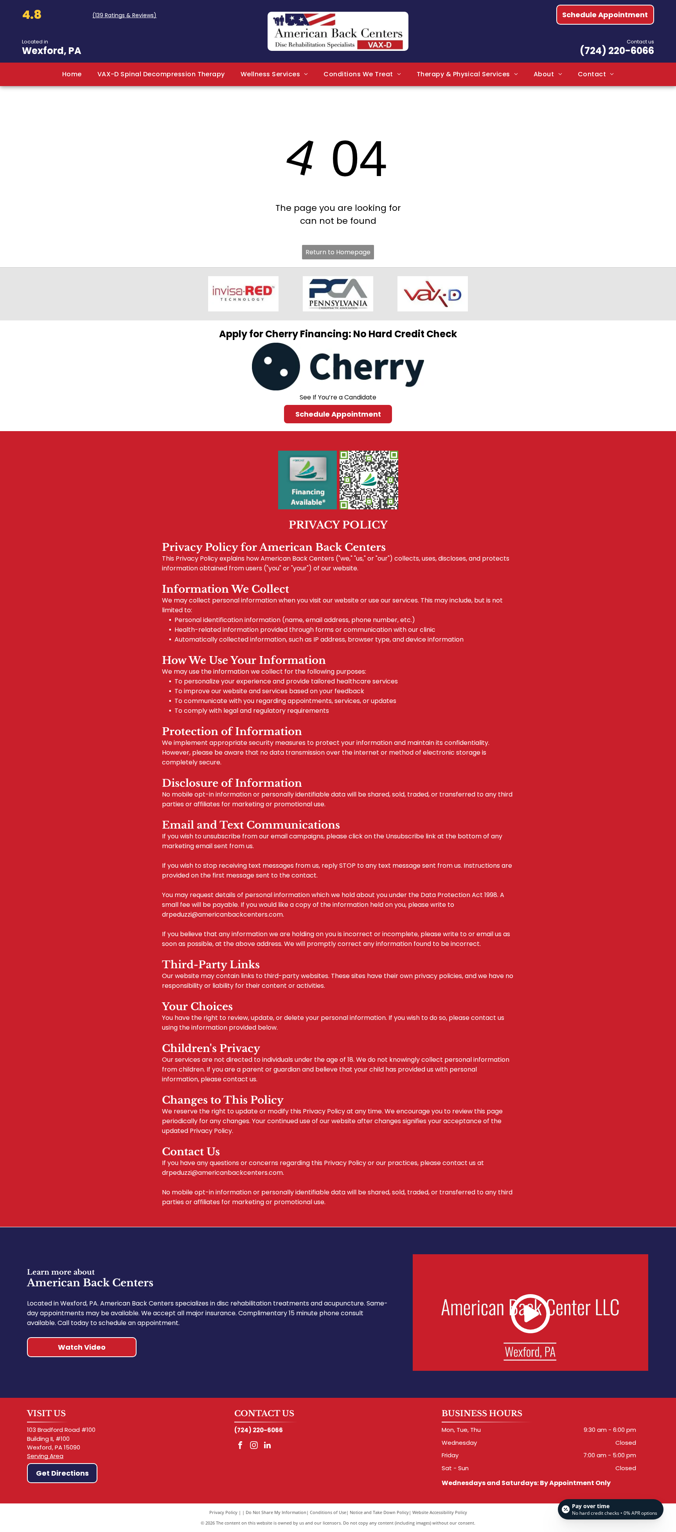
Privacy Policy (223, 1512)
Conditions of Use (328, 1512)
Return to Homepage (338, 252)
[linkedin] (267, 1446)
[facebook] (240, 1446)
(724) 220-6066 (617, 50)
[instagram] (254, 1446)
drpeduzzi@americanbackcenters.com (222, 914)
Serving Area (45, 1456)
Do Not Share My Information (276, 1512)
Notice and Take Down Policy (379, 1512)
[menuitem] (72, 74)
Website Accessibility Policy (439, 1512)
